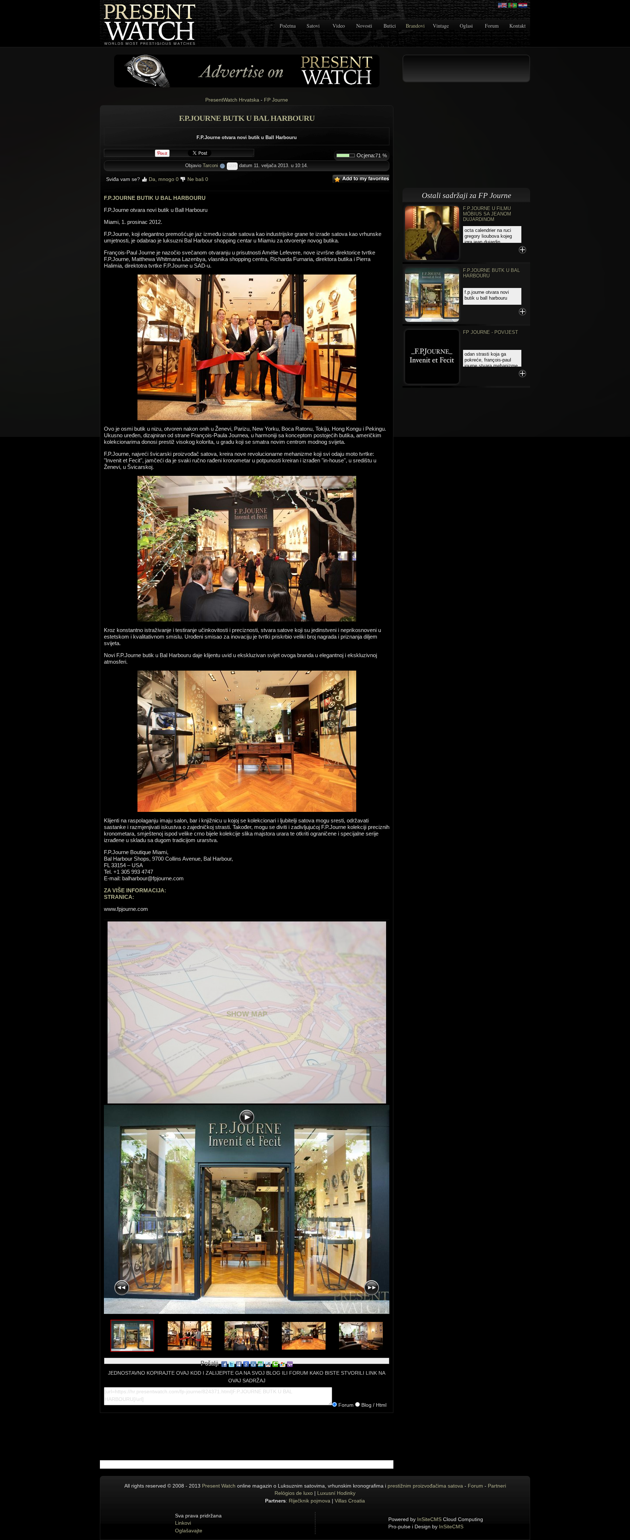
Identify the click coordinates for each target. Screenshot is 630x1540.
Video (338, 25)
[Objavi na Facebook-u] (224, 1363)
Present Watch (219, 1486)
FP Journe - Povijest (490, 332)
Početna (288, 25)
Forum (492, 25)
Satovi (313, 25)
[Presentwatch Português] (512, 5)
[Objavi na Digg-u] (253, 1363)
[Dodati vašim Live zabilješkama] (282, 1363)
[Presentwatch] (502, 5)
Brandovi (415, 25)
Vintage (441, 25)
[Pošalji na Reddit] (268, 1363)
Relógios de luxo (294, 1493)
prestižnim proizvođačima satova (425, 1486)
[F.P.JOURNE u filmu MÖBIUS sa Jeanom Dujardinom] (432, 232)
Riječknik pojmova (309, 1501)
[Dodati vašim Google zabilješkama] (246, 1363)
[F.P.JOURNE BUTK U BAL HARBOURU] (432, 294)
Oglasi (466, 25)
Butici (390, 25)
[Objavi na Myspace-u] (239, 1363)
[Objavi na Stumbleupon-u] (261, 1363)
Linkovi (183, 1523)
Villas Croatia (350, 1501)
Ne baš (197, 179)
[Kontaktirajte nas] (247, 70)
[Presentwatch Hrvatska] (522, 5)
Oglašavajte (188, 1530)
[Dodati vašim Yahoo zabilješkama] (290, 1363)
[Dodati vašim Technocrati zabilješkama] (275, 1363)
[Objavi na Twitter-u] (231, 1363)
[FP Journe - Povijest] (432, 356)
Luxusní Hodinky (336, 1493)
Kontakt (517, 25)
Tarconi (210, 165)
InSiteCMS (429, 1519)
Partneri (497, 1486)
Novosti (364, 25)
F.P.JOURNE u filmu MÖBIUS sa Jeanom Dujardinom (487, 214)
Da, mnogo (163, 179)
